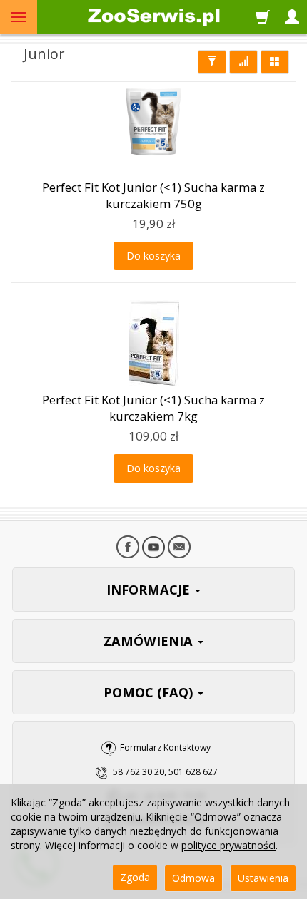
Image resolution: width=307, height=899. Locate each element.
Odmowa (193, 878)
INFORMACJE (149, 589)
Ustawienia (263, 878)
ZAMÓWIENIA (150, 640)
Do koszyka (153, 255)
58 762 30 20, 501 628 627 (165, 772)
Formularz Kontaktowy (165, 747)
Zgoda (135, 877)
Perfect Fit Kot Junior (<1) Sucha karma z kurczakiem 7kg (153, 407)
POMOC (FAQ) (150, 692)
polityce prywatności (228, 845)
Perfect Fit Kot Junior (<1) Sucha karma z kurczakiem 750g (153, 195)
